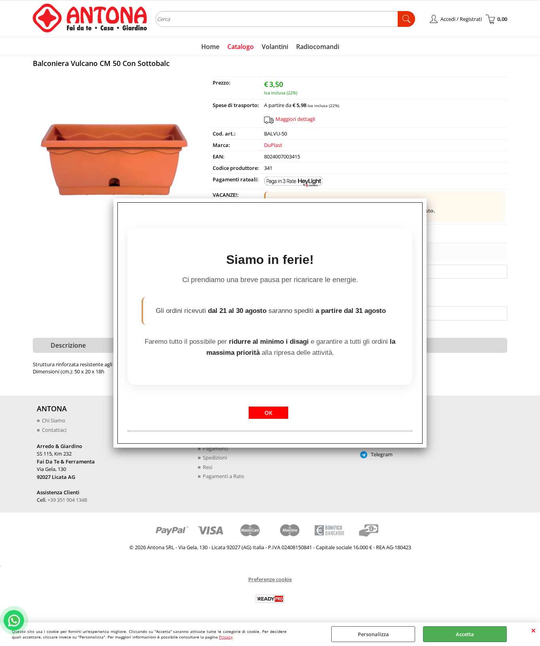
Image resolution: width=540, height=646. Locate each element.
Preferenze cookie (270, 579)
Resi (207, 467)
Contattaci (54, 429)
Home (210, 46)
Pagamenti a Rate (223, 476)
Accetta (465, 634)
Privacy (225, 637)
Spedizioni (215, 457)
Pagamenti (215, 448)
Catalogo (240, 46)
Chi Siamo (53, 420)
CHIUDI (533, 630)
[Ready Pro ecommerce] (270, 599)
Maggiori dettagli (295, 118)
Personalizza (373, 634)
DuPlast (273, 145)
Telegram (381, 454)
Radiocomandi (317, 46)
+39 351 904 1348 (67, 499)
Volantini (275, 46)
